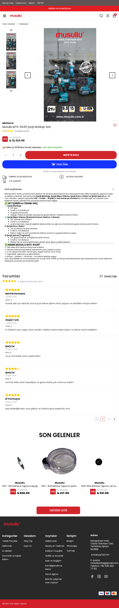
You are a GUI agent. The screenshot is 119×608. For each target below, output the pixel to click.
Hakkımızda (21, 3)
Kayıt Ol (27, 545)
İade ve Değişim (53, 560)
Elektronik (7, 545)
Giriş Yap (28, 541)
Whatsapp (72, 545)
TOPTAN (40, 3)
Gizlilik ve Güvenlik (54, 555)
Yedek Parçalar (9, 541)
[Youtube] (106, 576)
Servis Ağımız (51, 574)
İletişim (32, 3)
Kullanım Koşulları (54, 550)
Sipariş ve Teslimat (54, 545)
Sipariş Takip (7, 3)
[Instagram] (99, 576)
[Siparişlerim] (108, 16)
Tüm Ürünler (8, 23)
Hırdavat (23, 23)
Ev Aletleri (7, 550)
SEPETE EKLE (71, 155)
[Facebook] (92, 576)
